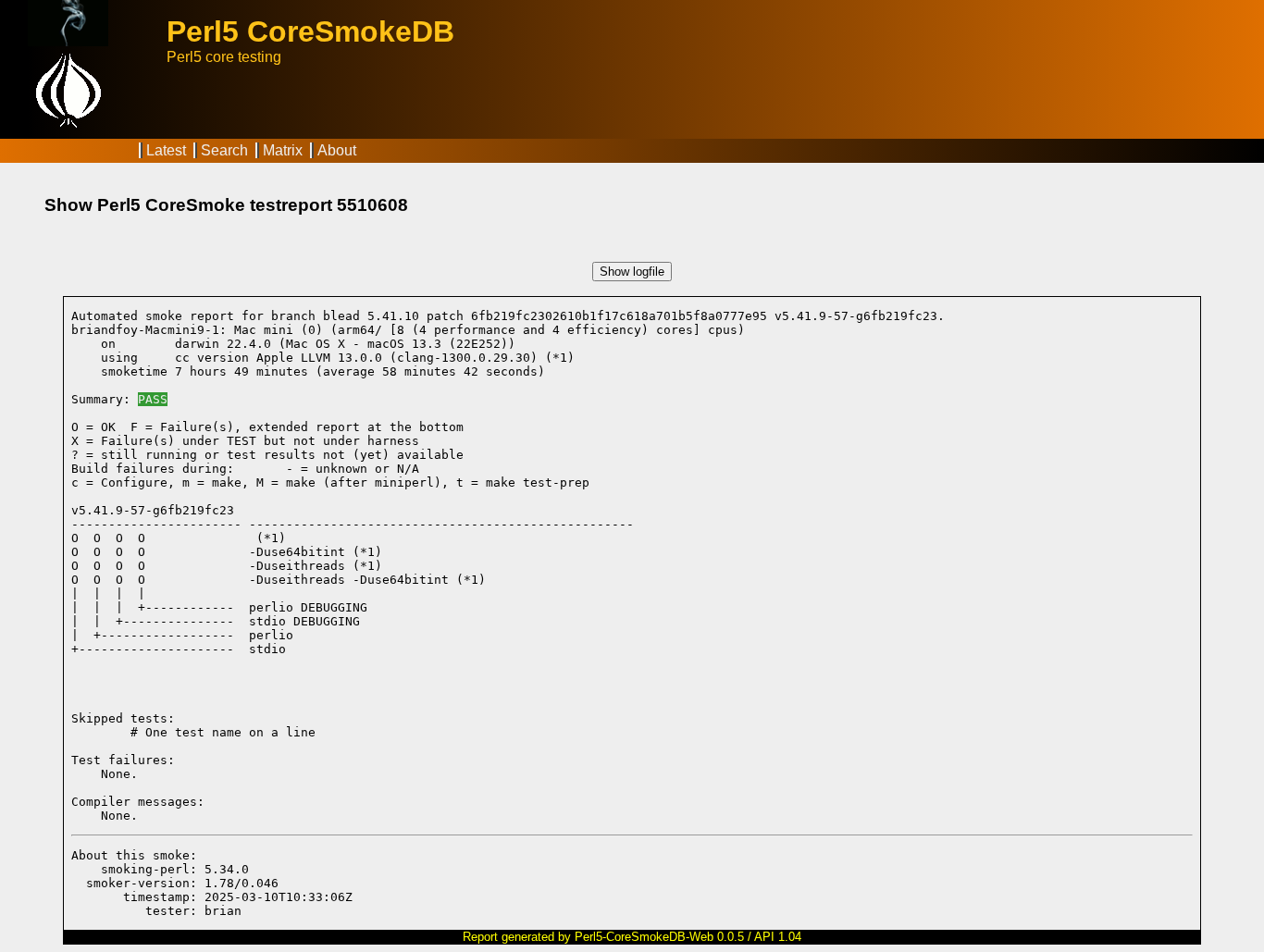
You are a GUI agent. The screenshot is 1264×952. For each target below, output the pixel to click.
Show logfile (632, 271)
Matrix (283, 150)
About (336, 150)
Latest (166, 150)
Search (224, 150)
